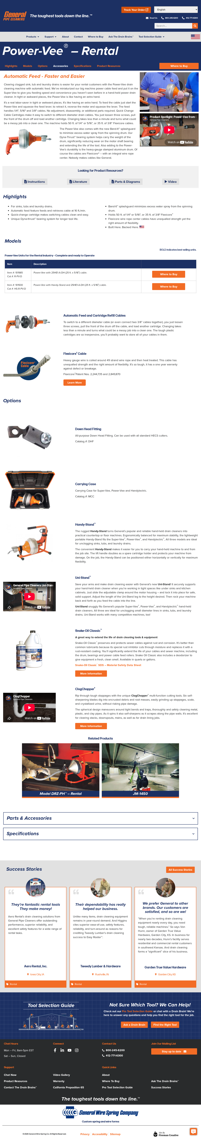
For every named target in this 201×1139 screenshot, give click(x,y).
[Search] (195, 26)
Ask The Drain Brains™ (165, 1081)
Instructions (36, 181)
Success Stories (161, 1087)
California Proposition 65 (68, 1087)
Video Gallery (61, 1075)
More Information (91, 674)
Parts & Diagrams (127, 181)
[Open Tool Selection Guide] (163, 37)
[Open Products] (38, 37)
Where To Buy (111, 1081)
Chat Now (10, 1075)
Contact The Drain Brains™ (20, 1087)
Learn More (75, 383)
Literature (79, 181)
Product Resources (15, 1081)
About (106, 1075)
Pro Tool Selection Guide (137, 1011)
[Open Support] (55, 37)
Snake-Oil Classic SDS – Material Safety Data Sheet (108, 665)
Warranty (58, 1081)
